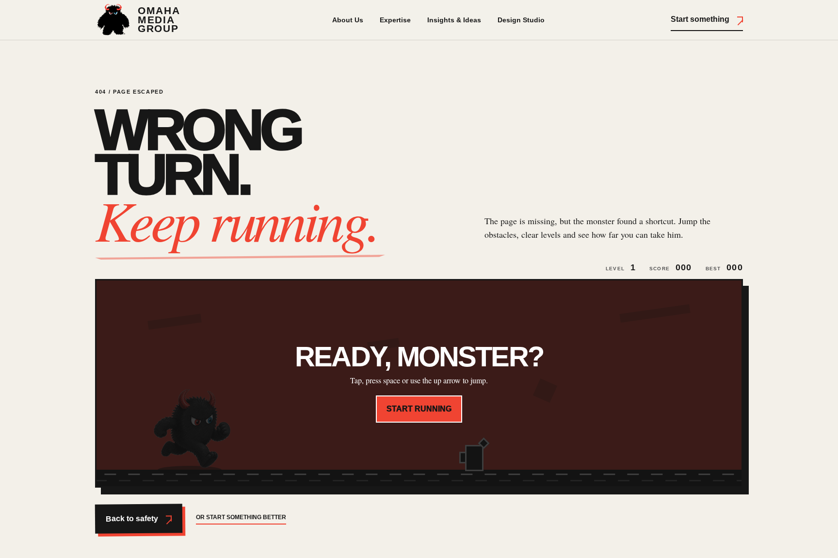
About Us (347, 20)
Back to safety (132, 518)
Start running (419, 409)
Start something (700, 19)
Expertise (395, 20)
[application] (419, 383)
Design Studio (521, 20)
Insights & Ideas (454, 20)
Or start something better (241, 517)
